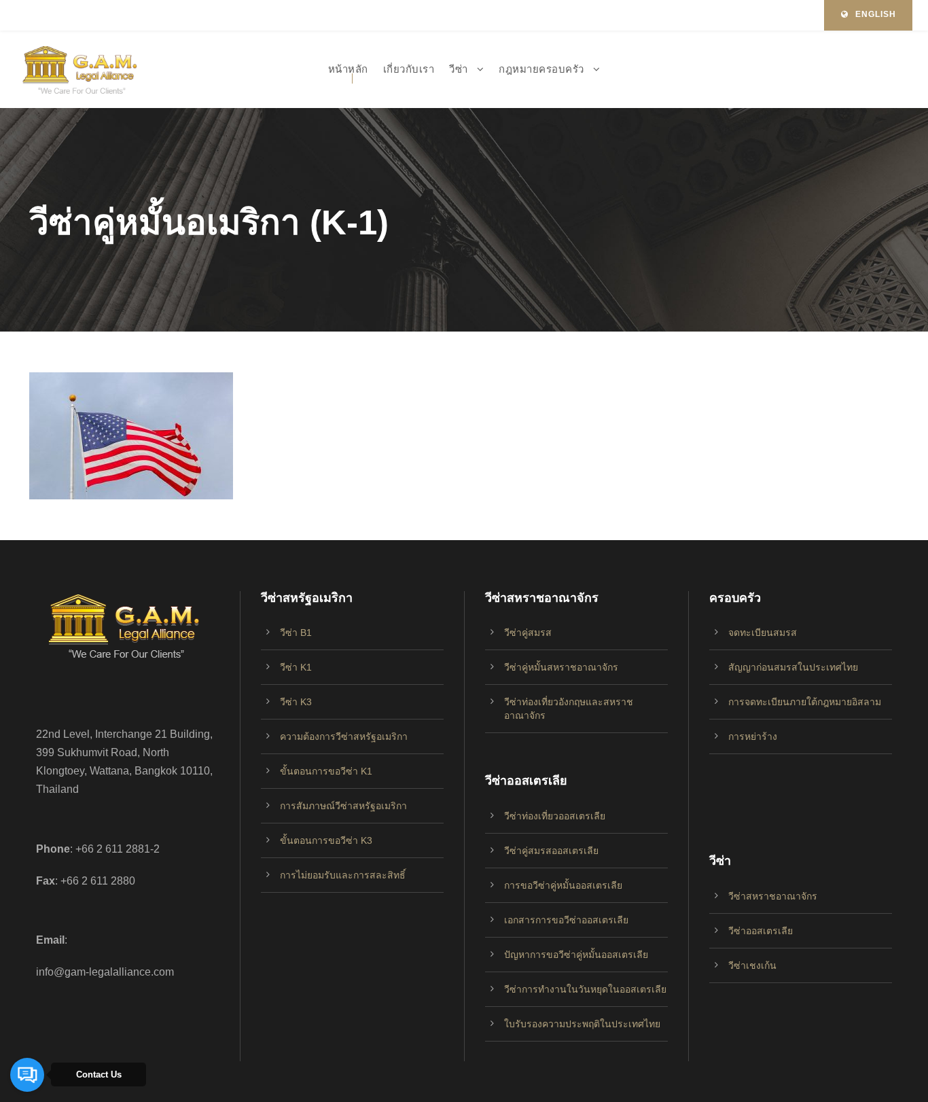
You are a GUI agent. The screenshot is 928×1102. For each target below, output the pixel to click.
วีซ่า (458, 69)
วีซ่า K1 (296, 667)
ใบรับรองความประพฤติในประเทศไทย (582, 1023)
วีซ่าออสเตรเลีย (760, 930)
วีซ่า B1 (296, 632)
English (875, 14)
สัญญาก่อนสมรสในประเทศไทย (793, 667)
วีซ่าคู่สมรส (528, 632)
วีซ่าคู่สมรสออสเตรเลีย (551, 850)
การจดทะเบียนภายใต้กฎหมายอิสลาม (804, 701)
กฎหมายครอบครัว (541, 69)
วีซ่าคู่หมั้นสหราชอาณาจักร (561, 667)
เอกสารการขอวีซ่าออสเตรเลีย (566, 919)
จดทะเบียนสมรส (762, 632)
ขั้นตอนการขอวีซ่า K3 (326, 840)
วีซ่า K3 (296, 701)
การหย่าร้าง (752, 736)
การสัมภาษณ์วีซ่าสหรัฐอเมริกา (343, 805)
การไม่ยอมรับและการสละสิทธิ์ (343, 875)
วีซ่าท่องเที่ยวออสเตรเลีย (554, 816)
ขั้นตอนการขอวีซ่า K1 (326, 771)
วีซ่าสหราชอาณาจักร (772, 896)
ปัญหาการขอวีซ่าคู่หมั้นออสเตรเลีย (576, 954)
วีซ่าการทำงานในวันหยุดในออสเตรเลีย (585, 989)
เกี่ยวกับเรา (409, 69)
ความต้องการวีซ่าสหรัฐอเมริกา (344, 736)
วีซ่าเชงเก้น (752, 965)
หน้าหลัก (348, 69)
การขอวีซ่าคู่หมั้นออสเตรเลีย (563, 885)
